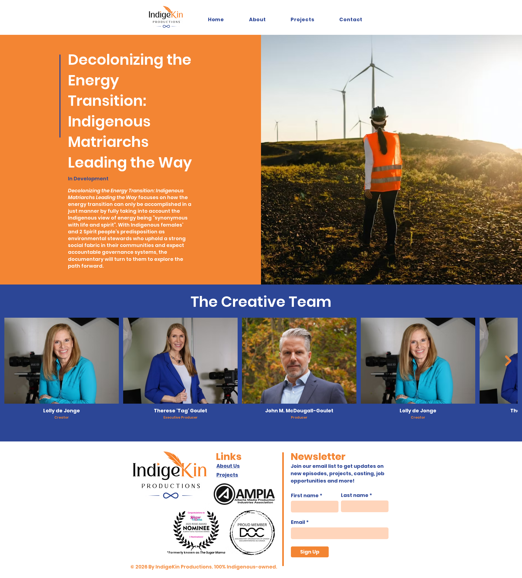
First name (305, 495)
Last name (354, 495)
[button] (303, 19)
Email (298, 522)
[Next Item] (508, 360)
